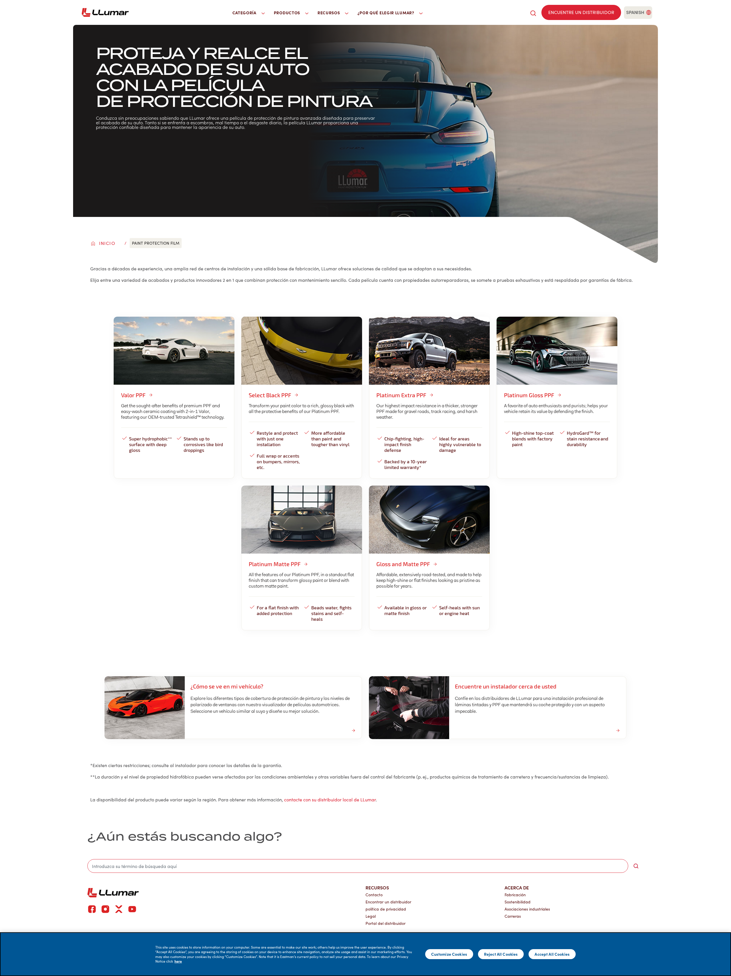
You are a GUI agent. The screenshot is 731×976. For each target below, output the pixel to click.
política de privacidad (386, 909)
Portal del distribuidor (385, 923)
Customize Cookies (449, 954)
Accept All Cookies (552, 954)
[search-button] (636, 866)
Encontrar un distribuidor (388, 902)
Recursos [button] (329, 12)
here (178, 961)
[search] (533, 12)
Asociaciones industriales (527, 909)
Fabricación (515, 894)
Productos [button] (287, 12)
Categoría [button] (245, 12)
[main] (365, 954)
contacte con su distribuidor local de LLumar (330, 800)
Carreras (513, 916)
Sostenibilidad (518, 902)
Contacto (374, 894)
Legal (371, 916)
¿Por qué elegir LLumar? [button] (386, 12)
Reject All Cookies (501, 954)
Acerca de (517, 887)
